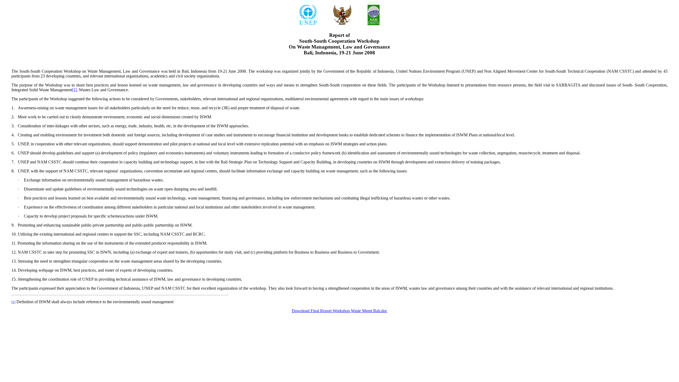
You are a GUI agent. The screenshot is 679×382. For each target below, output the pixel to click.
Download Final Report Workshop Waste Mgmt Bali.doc (339, 311)
